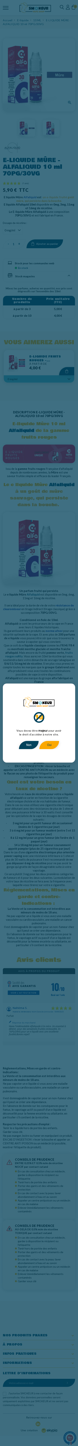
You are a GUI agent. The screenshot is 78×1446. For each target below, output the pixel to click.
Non (28, 745)
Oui (49, 745)
